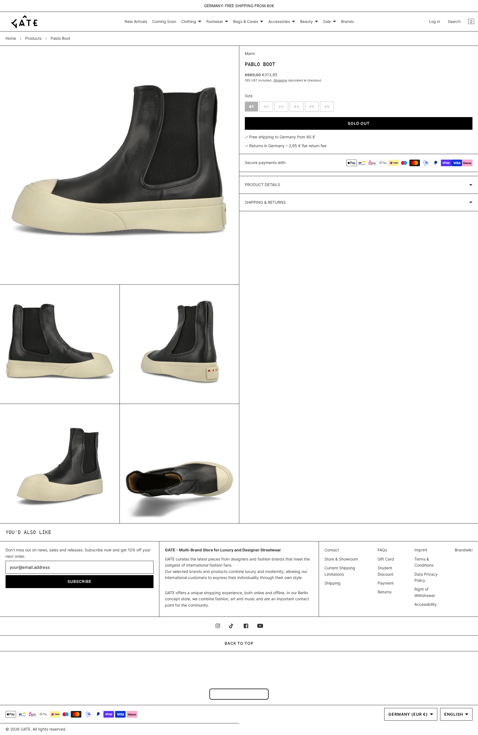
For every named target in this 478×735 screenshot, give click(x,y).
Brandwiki (463, 550)
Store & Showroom (341, 559)
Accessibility (425, 604)
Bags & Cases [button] (245, 21)
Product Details (262, 184)
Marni (250, 53)
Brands (347, 21)
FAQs (382, 550)
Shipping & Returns (265, 202)
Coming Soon (164, 21)
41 (253, 108)
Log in (434, 21)
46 (329, 108)
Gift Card (386, 559)
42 (268, 108)
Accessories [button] (279, 21)
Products (33, 38)
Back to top (239, 643)
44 (298, 108)
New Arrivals (135, 21)
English (453, 714)
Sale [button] (327, 21)
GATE (25, 729)
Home (11, 38)
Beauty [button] (306, 21)
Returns (384, 591)
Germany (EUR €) (408, 714)
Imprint (420, 550)
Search (454, 21)
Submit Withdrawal (239, 694)
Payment (386, 583)
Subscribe (79, 581)
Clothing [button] (188, 21)
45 (314, 108)
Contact (331, 550)
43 (283, 108)
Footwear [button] (214, 21)
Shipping (280, 80)
